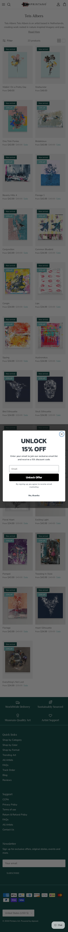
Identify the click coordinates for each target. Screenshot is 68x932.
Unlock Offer (34, 477)
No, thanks (33, 495)
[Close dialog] (61, 434)
